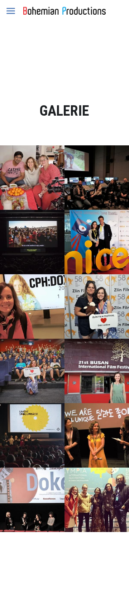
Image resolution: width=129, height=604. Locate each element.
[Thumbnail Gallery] (32, 177)
